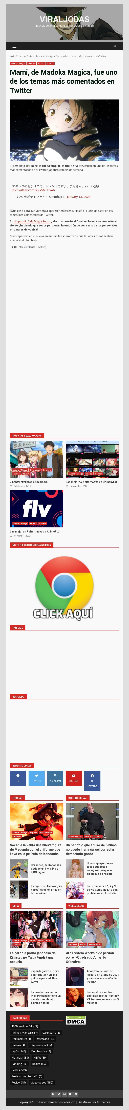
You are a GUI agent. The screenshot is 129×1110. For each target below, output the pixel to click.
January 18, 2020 (78, 197)
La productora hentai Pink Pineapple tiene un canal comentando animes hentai (19, 997)
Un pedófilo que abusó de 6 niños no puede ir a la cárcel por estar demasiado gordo (92, 821)
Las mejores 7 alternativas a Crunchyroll (92, 459)
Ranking (47, 470)
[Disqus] (64, 300)
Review (26, 474)
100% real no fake (25, 1026)
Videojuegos (95, 944)
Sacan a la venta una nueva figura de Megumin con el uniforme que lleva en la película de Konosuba (36, 821)
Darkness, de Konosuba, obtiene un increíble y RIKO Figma (19, 868)
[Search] (115, 46)
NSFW (40, 940)
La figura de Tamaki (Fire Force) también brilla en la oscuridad (19, 890)
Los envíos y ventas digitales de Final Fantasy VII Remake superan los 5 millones (75, 997)
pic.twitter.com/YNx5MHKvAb (33, 190)
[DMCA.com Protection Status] (76, 1020)
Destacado (35, 470)
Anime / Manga (18, 64)
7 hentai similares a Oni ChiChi (36, 459)
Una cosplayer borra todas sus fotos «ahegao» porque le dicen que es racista (75, 868)
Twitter (41, 246)
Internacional (75, 836)
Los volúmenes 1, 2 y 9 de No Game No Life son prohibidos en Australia (75, 890)
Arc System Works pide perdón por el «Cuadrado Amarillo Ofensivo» (92, 929)
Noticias (31, 64)
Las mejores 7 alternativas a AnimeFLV (36, 508)
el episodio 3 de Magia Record (32, 221)
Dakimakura (21, 1039)
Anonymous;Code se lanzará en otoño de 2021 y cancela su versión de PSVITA (75, 976)
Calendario (51, 1032)
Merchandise (46, 832)
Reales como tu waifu (27, 1076)
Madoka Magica (27, 246)
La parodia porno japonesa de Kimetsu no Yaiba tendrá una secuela (36, 929)
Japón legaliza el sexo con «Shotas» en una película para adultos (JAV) (19, 976)
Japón (32, 940)
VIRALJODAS (65, 19)
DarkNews (84, 1102)
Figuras (33, 832)
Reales (41, 64)
